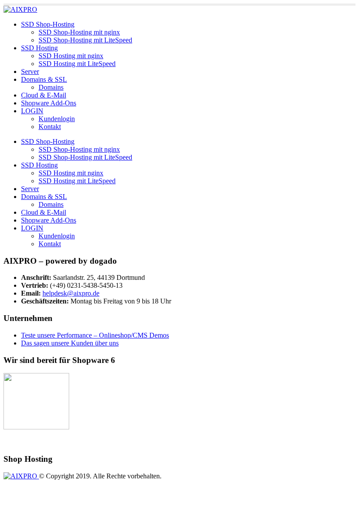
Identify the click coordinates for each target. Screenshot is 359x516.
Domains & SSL (44, 79)
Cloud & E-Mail (43, 95)
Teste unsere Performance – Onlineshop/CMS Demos (95, 335)
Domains (51, 87)
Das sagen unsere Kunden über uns (70, 343)
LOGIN (32, 111)
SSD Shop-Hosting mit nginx (79, 32)
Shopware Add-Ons (48, 103)
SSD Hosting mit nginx (71, 55)
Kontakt (50, 126)
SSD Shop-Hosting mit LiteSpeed (85, 40)
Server (30, 71)
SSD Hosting (39, 48)
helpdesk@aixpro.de (70, 293)
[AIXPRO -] (20, 9)
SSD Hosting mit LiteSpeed (77, 63)
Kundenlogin (57, 118)
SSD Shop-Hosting (47, 24)
